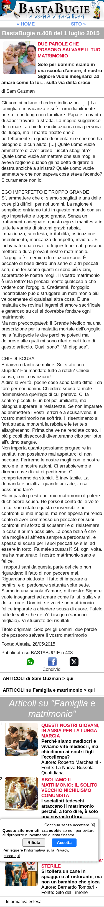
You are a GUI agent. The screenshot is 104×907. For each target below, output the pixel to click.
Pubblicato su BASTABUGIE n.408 (37, 652)
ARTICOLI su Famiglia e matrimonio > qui (49, 690)
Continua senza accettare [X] (69, 825)
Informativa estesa (24, 901)
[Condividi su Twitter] (74, 665)
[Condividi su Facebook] (52, 665)
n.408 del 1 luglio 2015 (51, 33)
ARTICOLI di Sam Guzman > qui (38, 678)
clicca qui (12, 855)
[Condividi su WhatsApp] (30, 665)
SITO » (78, 23)
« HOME (26, 23)
